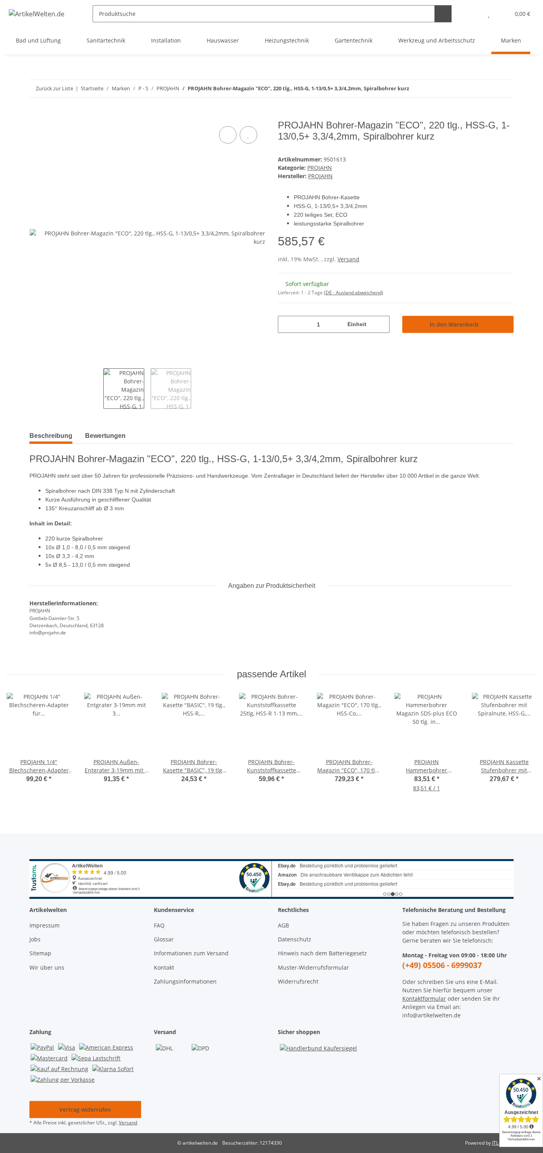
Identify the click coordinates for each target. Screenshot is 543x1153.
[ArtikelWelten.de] (36, 14)
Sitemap (40, 953)
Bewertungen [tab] (105, 435)
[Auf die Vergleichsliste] (228, 135)
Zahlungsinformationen (185, 981)
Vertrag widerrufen (85, 1109)
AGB (283, 925)
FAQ (159, 925)
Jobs (35, 939)
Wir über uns (46, 967)
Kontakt (164, 967)
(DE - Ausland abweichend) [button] (353, 292)
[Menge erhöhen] (380, 324)
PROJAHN (319, 167)
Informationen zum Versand (191, 953)
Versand (348, 259)
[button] (472, 13)
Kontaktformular (424, 998)
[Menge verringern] (286, 324)
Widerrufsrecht (298, 981)
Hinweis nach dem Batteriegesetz (322, 953)
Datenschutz (294, 939)
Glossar (164, 939)
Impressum (44, 925)
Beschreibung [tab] (50, 435)
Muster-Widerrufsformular (313, 967)
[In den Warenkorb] (35, 115)
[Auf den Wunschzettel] (248, 135)
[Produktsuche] (443, 13)
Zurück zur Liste (54, 88)
